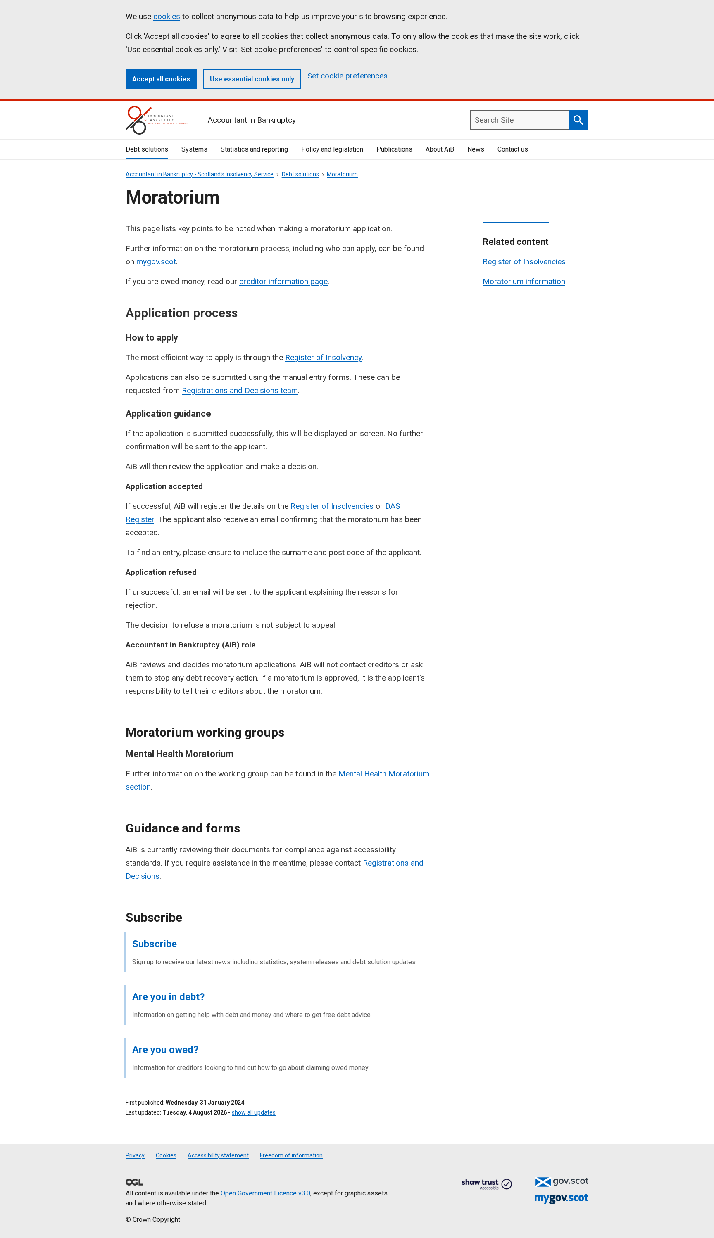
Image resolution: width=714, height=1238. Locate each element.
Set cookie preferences (347, 76)
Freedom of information (291, 1155)
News (475, 149)
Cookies (166, 1155)
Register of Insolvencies (332, 506)
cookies (166, 16)
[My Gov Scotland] (561, 1199)
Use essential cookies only (252, 79)
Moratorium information (524, 281)
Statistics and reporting (254, 149)
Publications (394, 149)
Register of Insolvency (323, 357)
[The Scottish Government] (561, 1182)
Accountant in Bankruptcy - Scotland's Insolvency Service (200, 174)
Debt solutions (147, 149)
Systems (194, 149)
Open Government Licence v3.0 (265, 1193)
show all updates (254, 1112)
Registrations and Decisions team (240, 390)
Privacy (135, 1155)
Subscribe (154, 944)
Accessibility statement (218, 1155)
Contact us (512, 149)
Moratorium (342, 174)
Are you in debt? (168, 997)
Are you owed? (165, 1049)
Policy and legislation (332, 149)
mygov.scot (156, 261)
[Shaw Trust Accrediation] (487, 1185)
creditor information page (283, 281)
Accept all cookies (161, 79)
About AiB (440, 149)
